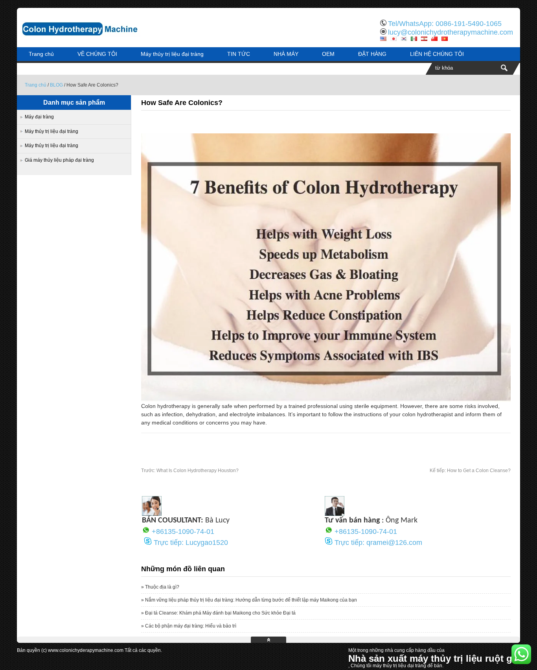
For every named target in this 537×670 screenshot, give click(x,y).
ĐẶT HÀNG (372, 54)
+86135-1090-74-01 (183, 531)
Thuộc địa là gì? (162, 587)
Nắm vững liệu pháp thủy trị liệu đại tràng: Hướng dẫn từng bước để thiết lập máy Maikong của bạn (251, 600)
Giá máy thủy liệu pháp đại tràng (59, 160)
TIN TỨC (238, 54)
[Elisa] (152, 514)
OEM (328, 54)
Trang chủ (41, 54)
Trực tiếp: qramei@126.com (378, 542)
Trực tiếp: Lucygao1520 (191, 542)
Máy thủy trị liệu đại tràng (172, 54)
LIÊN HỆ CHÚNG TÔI (437, 54)
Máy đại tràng (39, 117)
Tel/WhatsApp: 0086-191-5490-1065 (445, 24)
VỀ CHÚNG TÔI (97, 54)
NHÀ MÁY (286, 54)
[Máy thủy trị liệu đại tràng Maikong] (99, 41)
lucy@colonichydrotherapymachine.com (450, 32)
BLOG (56, 85)
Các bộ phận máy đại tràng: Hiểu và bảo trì (190, 626)
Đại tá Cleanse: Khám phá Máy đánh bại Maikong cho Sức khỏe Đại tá (220, 613)
